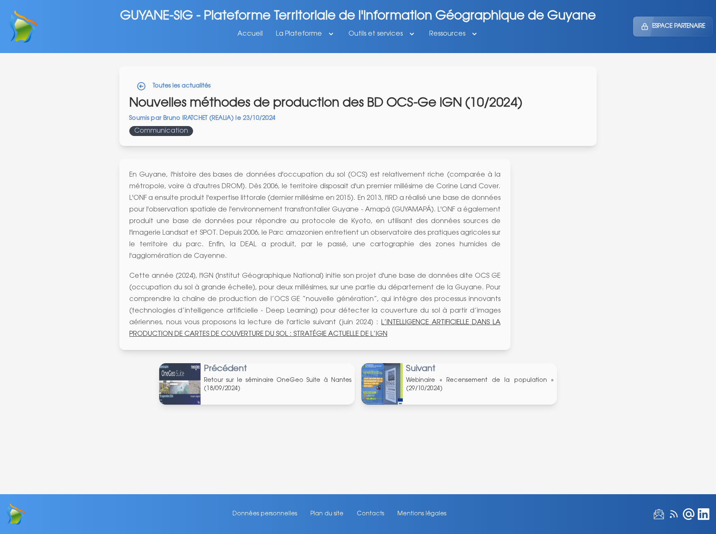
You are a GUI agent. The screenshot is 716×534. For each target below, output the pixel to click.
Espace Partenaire (678, 26)
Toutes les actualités (181, 86)
